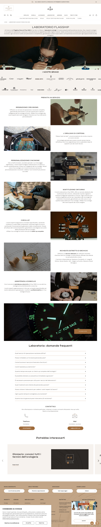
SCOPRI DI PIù (27, 139)
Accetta (28, 523)
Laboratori (50, 15)
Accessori (41, 15)
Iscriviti (84, 520)
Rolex (42, 18)
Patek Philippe (70, 18)
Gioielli (33, 15)
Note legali (43, 503)
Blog (66, 15)
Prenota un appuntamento (38, 490)
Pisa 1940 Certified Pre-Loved (29, 18)
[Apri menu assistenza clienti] (92, 523)
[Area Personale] (93, 15)
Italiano (87, 490)
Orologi (26, 15)
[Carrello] (96, 15)
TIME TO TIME (73, 15)
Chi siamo (16, 503)
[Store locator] (90, 15)
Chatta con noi (62, 509)
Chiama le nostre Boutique (66, 502)
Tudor (79, 18)
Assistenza (27, 503)
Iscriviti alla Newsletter (14, 490)
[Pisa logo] (50, 8)
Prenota (74, 167)
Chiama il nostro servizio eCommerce (68, 506)
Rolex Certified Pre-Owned (55, 18)
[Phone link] (11, 15)
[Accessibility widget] (97, 523)
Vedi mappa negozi (62, 490)
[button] (8, 15)
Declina (41, 523)
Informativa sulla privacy (11, 518)
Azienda (59, 15)
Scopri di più (15, 464)
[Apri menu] (5, 15)
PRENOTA (74, 113)
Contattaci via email (64, 511)
